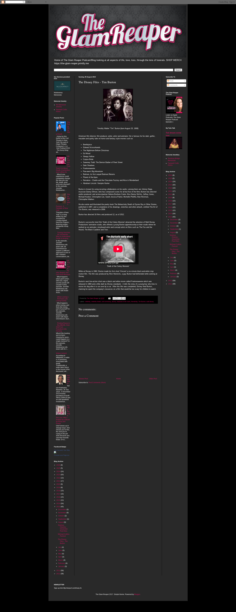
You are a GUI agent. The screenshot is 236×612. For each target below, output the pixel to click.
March (60, 560)
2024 (58, 471)
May (60, 554)
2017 (58, 494)
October (61, 516)
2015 (58, 500)
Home (118, 379)
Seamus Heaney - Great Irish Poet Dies (63, 528)
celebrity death (96, 301)
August (61, 522)
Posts (171, 81)
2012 (58, 571)
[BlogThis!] (116, 298)
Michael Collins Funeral (63, 535)
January (61, 566)
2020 (58, 484)
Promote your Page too (61, 455)
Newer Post (83, 379)
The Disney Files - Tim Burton (63, 541)
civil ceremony (106, 301)
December (62, 509)
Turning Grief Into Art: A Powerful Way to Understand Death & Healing (63, 235)
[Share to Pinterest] (124, 298)
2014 (58, 503)
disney (114, 301)
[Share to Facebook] (121, 298)
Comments (173, 85)
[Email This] (114, 298)
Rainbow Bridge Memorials (174, 159)
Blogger (137, 594)
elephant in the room (123, 301)
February (61, 563)
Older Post (153, 379)
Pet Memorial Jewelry (61, 106)
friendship (134, 301)
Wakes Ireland (61, 353)
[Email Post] (109, 298)
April (60, 557)
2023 (58, 475)
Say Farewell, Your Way (62, 450)
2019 (58, 487)
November (62, 513)
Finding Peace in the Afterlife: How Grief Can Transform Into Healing (63, 327)
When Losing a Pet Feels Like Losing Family (62, 299)
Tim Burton (142, 301)
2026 (58, 465)
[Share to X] (119, 298)
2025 (58, 468)
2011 (58, 574)
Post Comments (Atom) (97, 383)
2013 (58, 507)
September (62, 519)
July (60, 547)
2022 (58, 478)
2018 (58, 491)
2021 (58, 481)
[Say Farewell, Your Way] (55, 453)
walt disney (150, 301)
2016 (58, 497)
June (60, 550)
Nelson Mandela (68, 379)
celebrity (87, 301)
